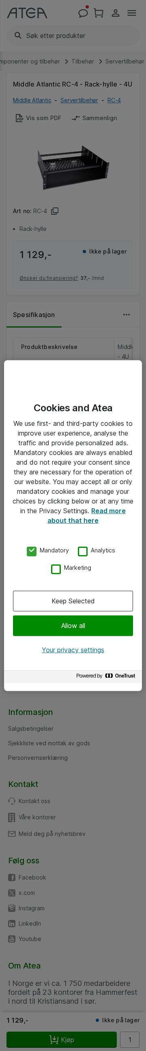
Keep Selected (73, 601)
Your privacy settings (73, 650)
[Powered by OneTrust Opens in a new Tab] (107, 678)
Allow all (73, 626)
